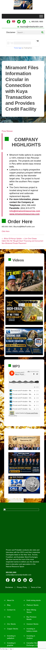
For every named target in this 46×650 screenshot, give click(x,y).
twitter (19, 580)
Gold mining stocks (34, 600)
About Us (10, 600)
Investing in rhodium (31, 637)
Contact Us (11, 610)
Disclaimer (10, 32)
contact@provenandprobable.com (18, 575)
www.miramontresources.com (24, 213)
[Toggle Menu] (41, 16)
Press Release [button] (7, 131)
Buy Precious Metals (31, 618)
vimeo (31, 580)
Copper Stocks (12, 629)
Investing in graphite (11, 644)
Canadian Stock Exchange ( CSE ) (33, 644)
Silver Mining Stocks (31, 611)
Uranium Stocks (32, 624)
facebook (7, 580)
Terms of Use (36, 587)
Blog (8, 605)
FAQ (8, 617)
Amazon (13, 580)
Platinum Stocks (32, 605)
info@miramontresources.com (24, 210)
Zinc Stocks (11, 624)
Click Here (5, 231)
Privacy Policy (22, 587)
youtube (25, 580)
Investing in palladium (11, 637)
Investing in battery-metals (32, 630)
